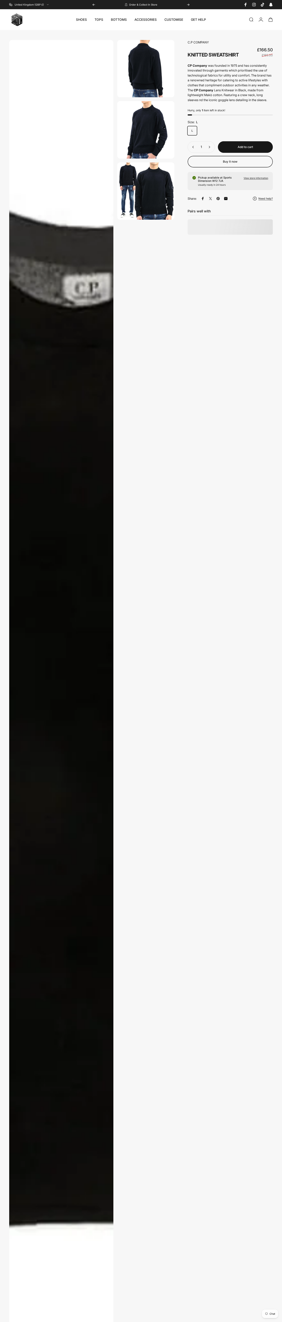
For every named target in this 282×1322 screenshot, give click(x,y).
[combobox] (29, 4)
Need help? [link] (265, 198)
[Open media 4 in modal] (145, 191)
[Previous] (94, 4)
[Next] (188, 4)
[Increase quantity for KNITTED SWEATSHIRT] (210, 147)
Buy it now (230, 161)
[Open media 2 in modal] (145, 68)
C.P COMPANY (198, 42)
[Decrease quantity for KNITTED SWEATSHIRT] (192, 147)
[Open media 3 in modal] (145, 129)
